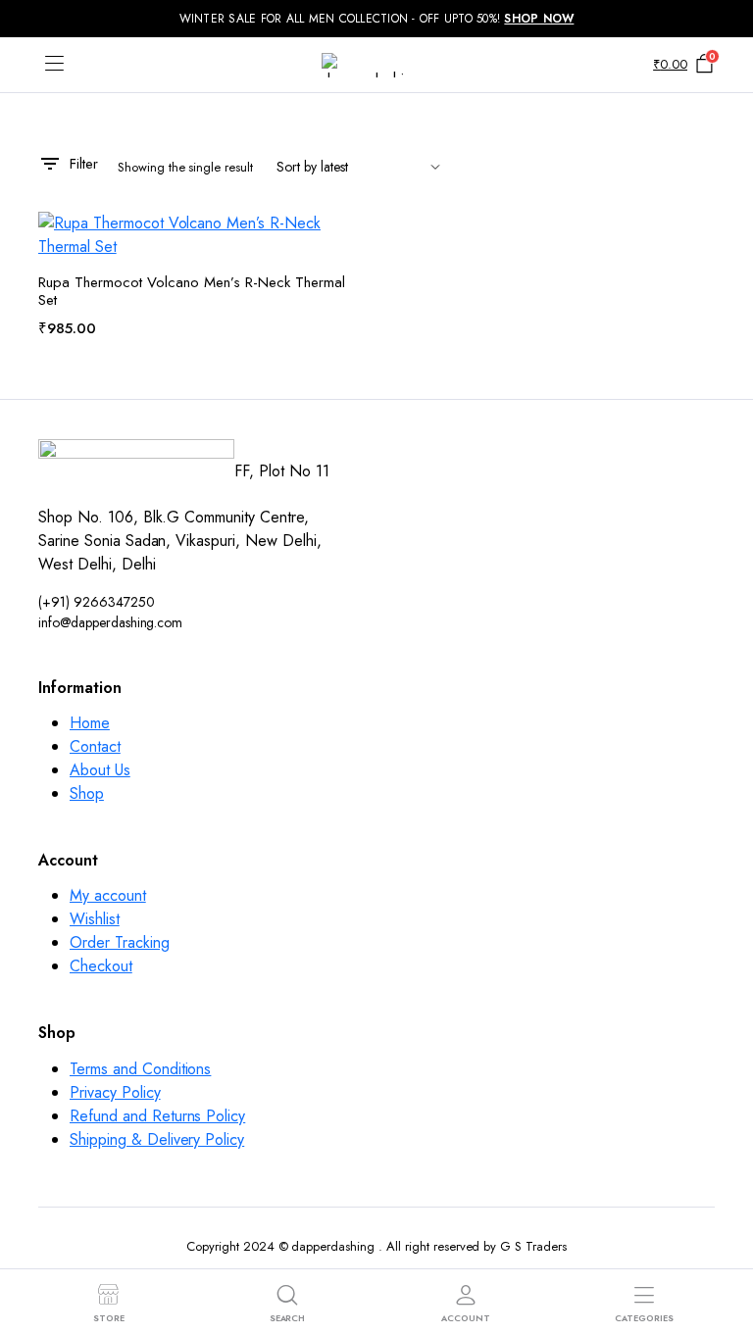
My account (108, 895)
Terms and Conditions (140, 1069)
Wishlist (95, 919)
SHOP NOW (539, 18)
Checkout (101, 966)
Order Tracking (120, 942)
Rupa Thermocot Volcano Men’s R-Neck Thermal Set (191, 291)
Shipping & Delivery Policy (157, 1139)
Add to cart (340, 361)
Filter (84, 163)
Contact (95, 746)
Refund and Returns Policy (157, 1116)
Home (90, 723)
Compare (350, 320)
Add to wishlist (350, 238)
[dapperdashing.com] (376, 65)
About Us (100, 770)
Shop (87, 793)
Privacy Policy (115, 1092)
